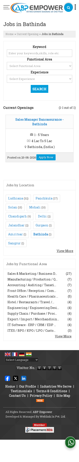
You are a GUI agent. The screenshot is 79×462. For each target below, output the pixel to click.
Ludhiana (15, 198)
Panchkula (44, 198)
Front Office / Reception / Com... (31, 291)
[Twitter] (15, 378)
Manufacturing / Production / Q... (32, 279)
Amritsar (15, 234)
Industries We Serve (56, 386)
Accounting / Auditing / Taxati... (31, 285)
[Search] (68, 7)
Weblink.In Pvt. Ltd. (53, 416)
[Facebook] (7, 378)
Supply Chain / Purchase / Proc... (32, 313)
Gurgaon (42, 225)
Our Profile (27, 386)
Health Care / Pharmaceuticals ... (32, 296)
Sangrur (14, 243)
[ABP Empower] (37, 8)
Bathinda (40, 234)
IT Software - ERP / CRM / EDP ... (31, 325)
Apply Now (46, 157)
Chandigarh (17, 216)
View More (65, 251)
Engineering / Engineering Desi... (33, 308)
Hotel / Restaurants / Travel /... (30, 302)
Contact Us (17, 395)
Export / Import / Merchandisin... (33, 319)
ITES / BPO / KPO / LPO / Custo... (31, 330)
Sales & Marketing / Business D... (32, 274)
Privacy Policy (41, 395)
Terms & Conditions (51, 391)
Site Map (63, 395)
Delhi (42, 216)
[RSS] (40, 400)
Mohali (35, 207)
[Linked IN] (23, 378)
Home (9, 34)
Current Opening (27, 34)
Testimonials (21, 391)
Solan (12, 207)
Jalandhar (16, 225)
